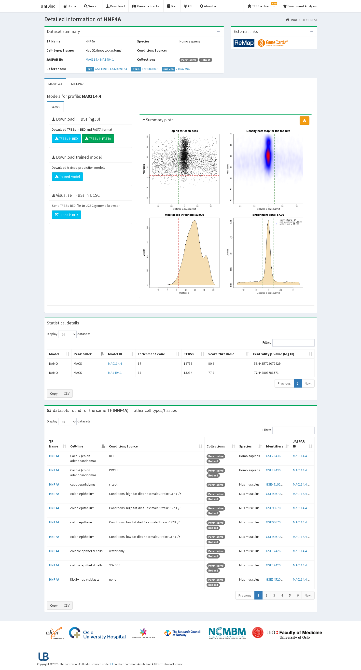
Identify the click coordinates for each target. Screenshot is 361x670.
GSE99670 (273, 493)
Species (245, 446)
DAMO (55, 107)
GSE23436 (273, 456)
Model (54, 354)
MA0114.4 (92, 59)
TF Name (53, 443)
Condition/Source (123, 446)
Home (293, 20)
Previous (284, 383)
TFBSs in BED (68, 138)
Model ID (115, 354)
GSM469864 (118, 69)
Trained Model (69, 176)
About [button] (208, 6)
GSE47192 (273, 484)
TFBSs (189, 354)
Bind (48, 6)
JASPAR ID (299, 443)
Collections (216, 446)
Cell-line (76, 446)
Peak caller (83, 354)
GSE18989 (102, 69)
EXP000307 (150, 69)
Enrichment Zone (151, 354)
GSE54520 (273, 579)
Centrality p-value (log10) (273, 354)
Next (308, 383)
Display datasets (69, 334)
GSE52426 (273, 551)
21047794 (183, 69)
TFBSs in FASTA (99, 138)
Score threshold (221, 354)
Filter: (267, 342)
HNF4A (54, 456)
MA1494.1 (107, 59)
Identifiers (274, 446)
